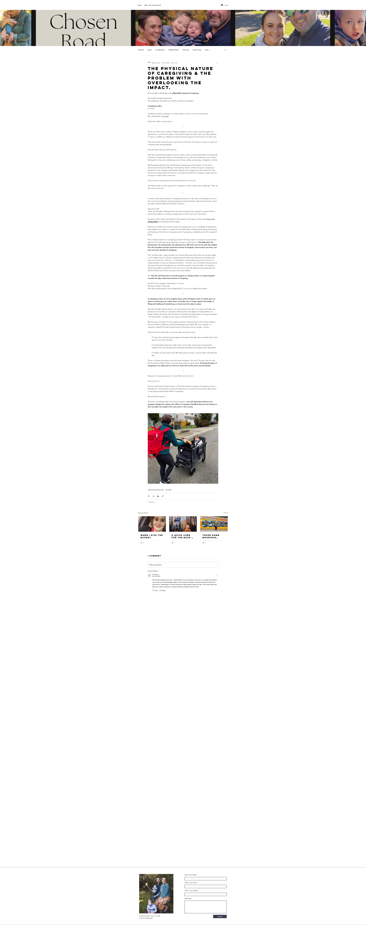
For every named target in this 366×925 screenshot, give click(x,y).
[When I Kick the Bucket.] (152, 524)
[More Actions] (217, 575)
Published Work (174, 50)
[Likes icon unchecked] (153, 590)
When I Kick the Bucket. (152, 536)
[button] (225, 50)
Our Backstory (160, 50)
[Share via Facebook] (149, 496)
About (150, 50)
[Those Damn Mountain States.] (214, 524)
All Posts (141, 50)
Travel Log (185, 50)
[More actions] (217, 63)
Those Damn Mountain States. (211, 536)
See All (226, 512)
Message (188, 898)
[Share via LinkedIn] (158, 496)
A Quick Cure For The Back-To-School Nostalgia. (182, 536)
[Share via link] (163, 496)
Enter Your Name (191, 875)
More (207, 50)
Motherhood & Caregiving (156, 489)
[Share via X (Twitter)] (153, 496)
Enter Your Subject (191, 890)
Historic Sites (197, 50)
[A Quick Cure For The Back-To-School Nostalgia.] (183, 524)
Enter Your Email (191, 882)
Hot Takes (168, 489)
